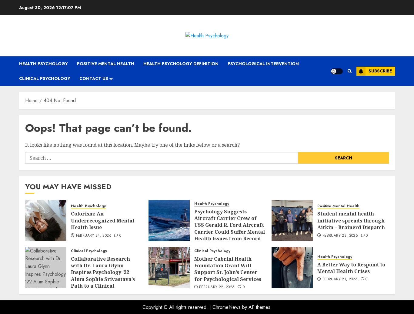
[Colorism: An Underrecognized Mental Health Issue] (45, 220)
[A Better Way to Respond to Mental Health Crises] (292, 267)
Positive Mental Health (105, 64)
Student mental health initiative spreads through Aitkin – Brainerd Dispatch (351, 220)
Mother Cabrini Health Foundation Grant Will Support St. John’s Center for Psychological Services (227, 269)
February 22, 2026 (217, 287)
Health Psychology (43, 64)
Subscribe (380, 71)
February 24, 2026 (94, 235)
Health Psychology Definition (181, 64)
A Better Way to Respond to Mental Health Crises (351, 268)
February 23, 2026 (340, 235)
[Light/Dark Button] (337, 71)
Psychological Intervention (263, 64)
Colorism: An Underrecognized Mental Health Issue (102, 220)
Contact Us (93, 78)
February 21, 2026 (340, 279)
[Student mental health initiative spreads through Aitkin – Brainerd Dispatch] (292, 220)
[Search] (349, 71)
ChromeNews (226, 307)
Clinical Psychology (44, 78)
